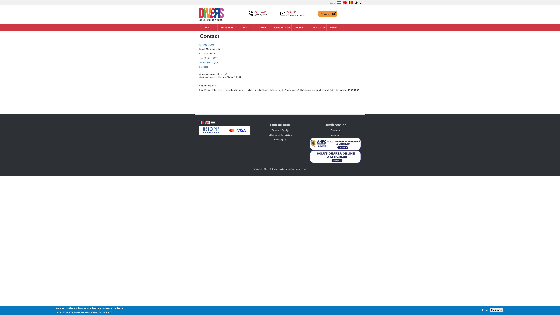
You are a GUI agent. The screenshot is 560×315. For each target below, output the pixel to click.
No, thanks (496, 310)
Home (208, 27)
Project (299, 27)
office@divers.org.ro (208, 62)
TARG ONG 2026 (281, 27)
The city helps (226, 27)
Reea (303, 168)
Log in (332, 2)
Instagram (335, 134)
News (244, 27)
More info (107, 312)
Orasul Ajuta (280, 139)
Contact (334, 27)
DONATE (262, 27)
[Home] (224, 14)
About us (317, 27)
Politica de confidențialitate (280, 134)
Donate (325, 14)
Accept (485, 310)
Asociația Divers (206, 44)
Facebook (203, 66)
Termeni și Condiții (280, 130)
